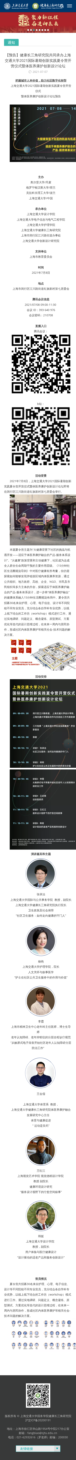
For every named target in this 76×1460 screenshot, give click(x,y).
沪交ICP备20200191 (38, 1420)
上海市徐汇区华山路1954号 (32, 1429)
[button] (28, 30)
